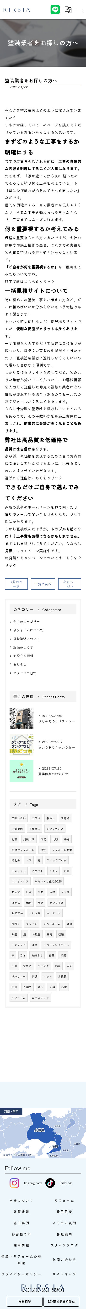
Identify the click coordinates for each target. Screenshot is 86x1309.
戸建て (27, 987)
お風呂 (36, 934)
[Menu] (78, 9)
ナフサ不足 (56, 903)
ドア (29, 860)
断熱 (40, 892)
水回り (15, 924)
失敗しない (18, 818)
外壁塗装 (17, 829)
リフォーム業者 (62, 850)
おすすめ (17, 913)
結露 (51, 955)
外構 (52, 987)
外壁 (14, 934)
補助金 (15, 860)
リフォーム (18, 998)
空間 (69, 966)
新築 (63, 955)
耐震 (14, 839)
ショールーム (52, 924)
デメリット (18, 871)
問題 (40, 903)
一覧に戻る (43, 583)
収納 (61, 934)
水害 (67, 871)
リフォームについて (28, 630)
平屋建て (34, 829)
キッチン (32, 924)
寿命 (67, 839)
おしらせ (20, 664)
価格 (29, 903)
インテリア (18, 945)
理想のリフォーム (22, 850)
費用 (49, 934)
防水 (14, 987)
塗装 (69, 924)
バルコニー (18, 976)
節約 (43, 839)
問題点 (65, 818)
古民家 (62, 976)
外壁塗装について (26, 638)
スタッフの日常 (25, 673)
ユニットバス (20, 881)
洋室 (35, 945)
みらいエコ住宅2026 (48, 881)
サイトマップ (64, 1274)
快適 (35, 976)
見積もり (29, 839)
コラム (15, 903)
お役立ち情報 (23, 655)
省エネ (27, 966)
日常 (29, 892)
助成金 (15, 892)
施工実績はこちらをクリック (29, 281)
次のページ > (69, 584)
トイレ (53, 871)
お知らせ (37, 955)
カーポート (53, 913)
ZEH (14, 966)
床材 (52, 892)
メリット (37, 871)
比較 (55, 839)
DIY (22, 955)
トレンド (34, 913)
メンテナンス (55, 829)
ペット (47, 976)
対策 (40, 987)
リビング (43, 966)
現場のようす (23, 647)
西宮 (64, 987)
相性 (43, 850)
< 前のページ (16, 584)
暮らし (50, 818)
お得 (58, 966)
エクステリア (40, 998)
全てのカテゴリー (26, 621)
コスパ (36, 818)
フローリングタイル (56, 945)
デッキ (65, 892)
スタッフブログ (57, 860)
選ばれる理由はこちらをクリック (33, 478)
